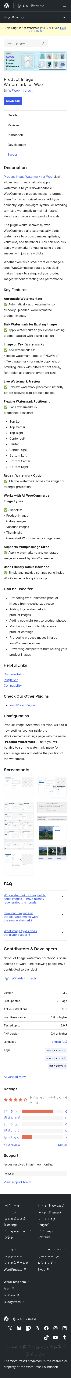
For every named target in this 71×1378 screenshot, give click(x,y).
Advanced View (15, 1077)
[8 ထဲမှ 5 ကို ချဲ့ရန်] (62, 807)
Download (13, 100)
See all (62, 1145)
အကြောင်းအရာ (11, 1205)
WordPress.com (17, 1282)
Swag (43, 1269)
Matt (9, 1289)
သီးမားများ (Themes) (49, 1212)
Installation (15, 135)
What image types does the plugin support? (20, 933)
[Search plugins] (44, 43)
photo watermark (56, 1058)
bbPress (11, 1295)
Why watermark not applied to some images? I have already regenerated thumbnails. (25, 898)
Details (12, 115)
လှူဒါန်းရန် (46, 1263)
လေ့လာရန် (10, 1249)
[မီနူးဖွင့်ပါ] (65, 5)
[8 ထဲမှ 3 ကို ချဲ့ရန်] (29, 858)
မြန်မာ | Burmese (25, 1319)
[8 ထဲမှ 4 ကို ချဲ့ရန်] (62, 781)
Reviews (14, 125)
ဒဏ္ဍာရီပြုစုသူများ (16, 1263)
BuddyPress (14, 1302)
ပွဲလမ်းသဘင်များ (48, 1256)
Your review (12, 1145)
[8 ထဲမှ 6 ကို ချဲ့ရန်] (62, 821)
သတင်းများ (10, 1212)
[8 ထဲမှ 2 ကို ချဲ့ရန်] (29, 807)
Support (13, 154)
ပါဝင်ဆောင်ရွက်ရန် (51, 1249)
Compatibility (13, 685)
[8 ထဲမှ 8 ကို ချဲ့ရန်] (62, 849)
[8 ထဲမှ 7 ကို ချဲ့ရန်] (62, 829)
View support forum (17, 1182)
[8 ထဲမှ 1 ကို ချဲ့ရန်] (29, 781)
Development (17, 145)
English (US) (59, 1041)
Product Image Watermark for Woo (28, 177)
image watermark (56, 1050)
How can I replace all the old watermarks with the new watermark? (21, 916)
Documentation (14, 674)
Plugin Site (11, 680)
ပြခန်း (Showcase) (50, 1205)
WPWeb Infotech (21, 90)
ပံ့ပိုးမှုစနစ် (13, 1256)
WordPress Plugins (22, 705)
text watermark (57, 1065)
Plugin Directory (14, 17)
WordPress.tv (15, 1269)
